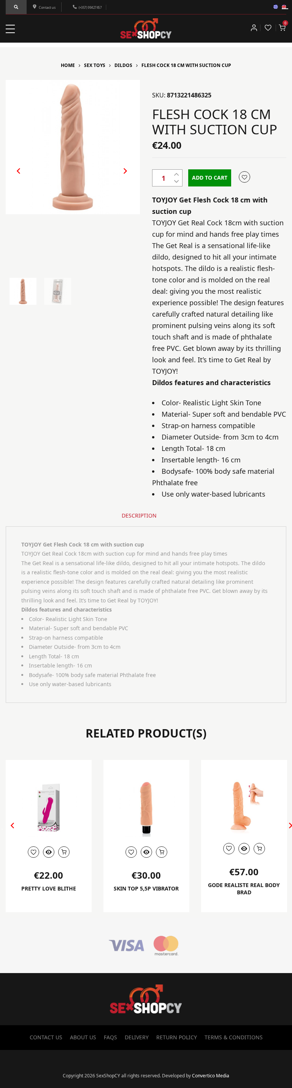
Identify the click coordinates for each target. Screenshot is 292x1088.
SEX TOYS (94, 65)
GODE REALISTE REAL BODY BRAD (244, 888)
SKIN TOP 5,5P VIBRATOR (146, 888)
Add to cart (209, 177)
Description (139, 515)
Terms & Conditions (234, 1037)
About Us (83, 1037)
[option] (73, 147)
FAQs (110, 1037)
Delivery (137, 1037)
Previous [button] (15, 177)
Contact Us (46, 1037)
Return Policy (176, 1037)
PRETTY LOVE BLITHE (48, 888)
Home (68, 65)
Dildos (123, 65)
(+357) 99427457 (90, 7)
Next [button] (117, 177)
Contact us (47, 7)
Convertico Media (210, 1075)
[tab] (139, 516)
